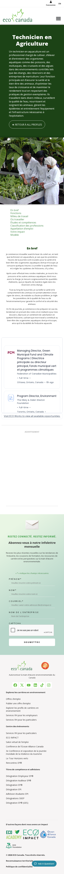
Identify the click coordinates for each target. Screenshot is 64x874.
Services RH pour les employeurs (22, 715)
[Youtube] (29, 685)
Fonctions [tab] (15, 213)
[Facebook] (15, 685)
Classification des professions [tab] (26, 225)
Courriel (16, 601)
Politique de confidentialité (19, 866)
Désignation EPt (13, 789)
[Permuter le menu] (58, 19)
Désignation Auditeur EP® (18, 780)
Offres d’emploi (13, 699)
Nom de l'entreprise (24, 612)
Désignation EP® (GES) (17, 802)
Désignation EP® (14, 785)
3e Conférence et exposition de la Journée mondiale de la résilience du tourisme (26, 752)
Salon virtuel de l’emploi (17, 742)
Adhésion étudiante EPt (17, 793)
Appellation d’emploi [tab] (21, 228)
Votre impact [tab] (17, 231)
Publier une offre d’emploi (18, 703)
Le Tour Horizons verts (17, 758)
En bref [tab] (14, 210)
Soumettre (32, 642)
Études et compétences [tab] (23, 222)
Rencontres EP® (14, 762)
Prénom (15, 579)
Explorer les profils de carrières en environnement (22, 709)
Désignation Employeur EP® (19, 776)
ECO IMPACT (12, 737)
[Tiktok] (42, 685)
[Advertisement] (32, 468)
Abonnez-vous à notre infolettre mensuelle (32, 545)
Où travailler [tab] (17, 219)
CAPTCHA (15, 623)
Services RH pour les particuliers (21, 719)
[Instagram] (49, 685)
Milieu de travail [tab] (19, 216)
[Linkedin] (35, 685)
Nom (13, 590)
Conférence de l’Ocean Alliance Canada (24, 746)
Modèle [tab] (14, 234)
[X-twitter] (22, 685)
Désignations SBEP (15, 798)
